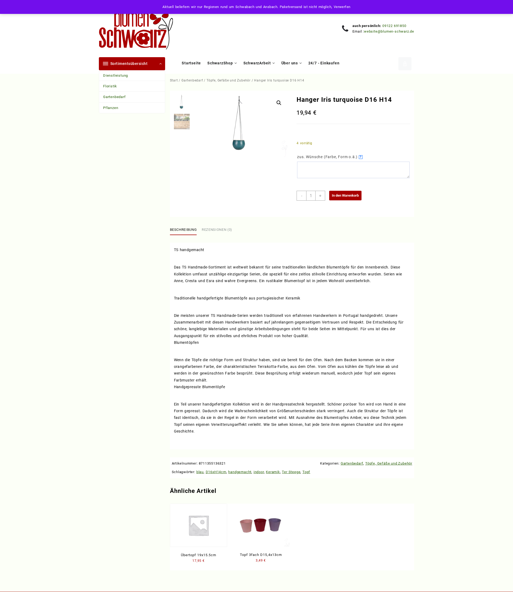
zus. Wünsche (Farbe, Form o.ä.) (329, 157)
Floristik (110, 86)
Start (174, 80)
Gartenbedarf (114, 97)
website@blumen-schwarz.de (389, 31)
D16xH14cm (216, 472)
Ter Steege (291, 472)
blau (200, 472)
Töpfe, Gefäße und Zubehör (229, 80)
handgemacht (239, 472)
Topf (306, 472)
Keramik (273, 472)
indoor (259, 472)
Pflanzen (110, 108)
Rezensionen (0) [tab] (217, 230)
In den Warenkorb (345, 195)
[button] (279, 103)
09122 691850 (394, 26)
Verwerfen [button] (342, 7)
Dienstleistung (115, 75)
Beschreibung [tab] (183, 230)
